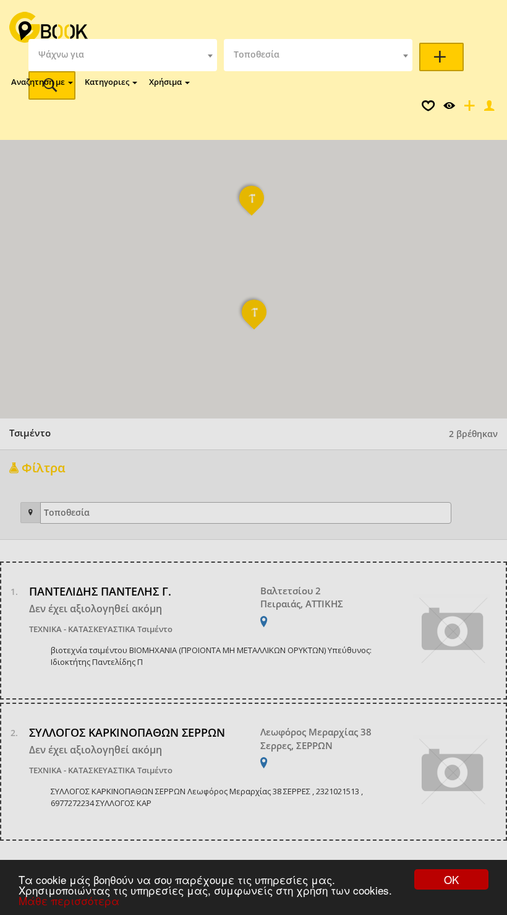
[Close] (488, 108)
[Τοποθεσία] (30, 512)
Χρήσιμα (166, 81)
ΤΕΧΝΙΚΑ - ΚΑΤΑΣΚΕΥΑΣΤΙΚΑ (82, 629)
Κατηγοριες (108, 81)
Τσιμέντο (155, 629)
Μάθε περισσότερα (69, 900)
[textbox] (122, 55)
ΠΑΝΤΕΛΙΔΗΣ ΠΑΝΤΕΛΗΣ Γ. (100, 591)
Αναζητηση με (39, 81)
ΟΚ (451, 879)
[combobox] (122, 55)
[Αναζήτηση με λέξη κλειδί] (441, 57)
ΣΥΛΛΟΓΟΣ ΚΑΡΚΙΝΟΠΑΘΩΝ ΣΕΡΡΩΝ (127, 732)
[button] (254, 320)
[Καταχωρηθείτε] (468, 108)
